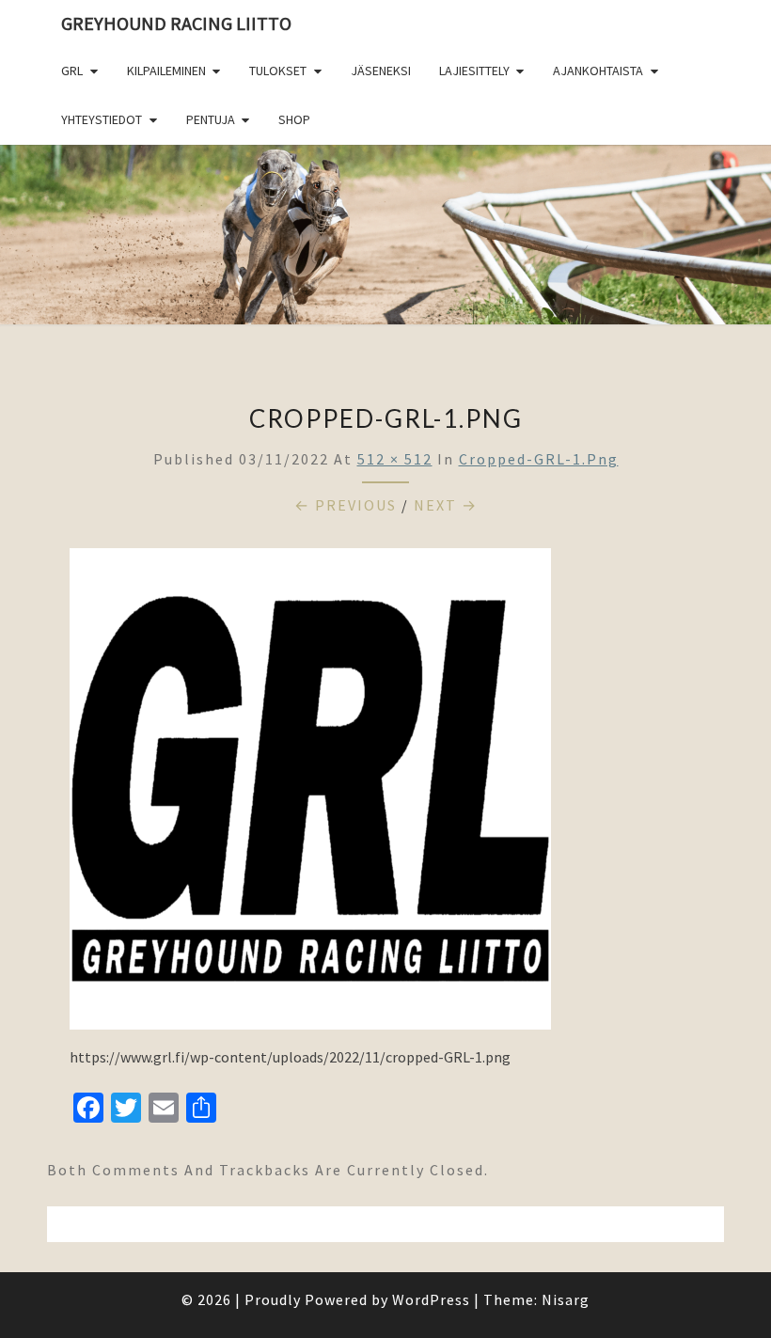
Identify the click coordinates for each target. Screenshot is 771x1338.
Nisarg (566, 1299)
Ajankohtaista (598, 70)
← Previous (345, 505)
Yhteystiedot (101, 119)
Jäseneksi (381, 70)
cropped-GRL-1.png (539, 458)
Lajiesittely (474, 70)
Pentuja (210, 119)
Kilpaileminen (166, 70)
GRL (72, 70)
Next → (446, 505)
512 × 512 (395, 458)
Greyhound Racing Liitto (176, 23)
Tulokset (278, 70)
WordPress (431, 1299)
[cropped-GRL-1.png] (310, 794)
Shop (294, 119)
